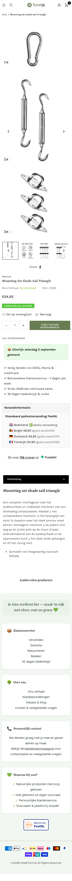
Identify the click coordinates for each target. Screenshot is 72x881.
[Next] (63, 131)
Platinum (6, 276)
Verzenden (36, 640)
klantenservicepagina (39, 748)
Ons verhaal (36, 691)
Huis (4, 14)
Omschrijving (14, 479)
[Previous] (8, 131)
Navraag (45, 314)
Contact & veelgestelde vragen (36, 708)
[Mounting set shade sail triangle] (27, 251)
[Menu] (3, 5)
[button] (66, 5)
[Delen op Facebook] (40, 267)
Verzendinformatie (17, 407)
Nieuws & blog (36, 702)
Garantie (36, 645)
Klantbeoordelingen (36, 697)
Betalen (36, 656)
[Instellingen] (59, 5)
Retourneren (36, 651)
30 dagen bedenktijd (36, 661)
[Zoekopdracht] (11, 5)
